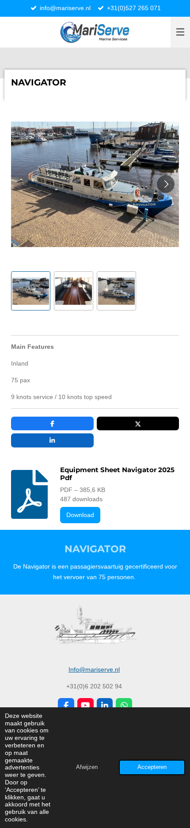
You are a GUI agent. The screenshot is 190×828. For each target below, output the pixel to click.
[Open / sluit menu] (180, 32)
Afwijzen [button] (87, 767)
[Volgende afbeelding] (166, 184)
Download (80, 514)
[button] (30, 290)
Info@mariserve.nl (94, 669)
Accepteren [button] (152, 767)
